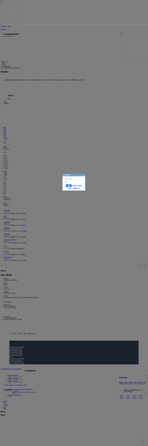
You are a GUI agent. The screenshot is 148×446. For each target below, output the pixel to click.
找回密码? (70, 188)
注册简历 (76, 188)
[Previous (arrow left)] (1, 35)
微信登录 (80, 185)
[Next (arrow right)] (2, 35)
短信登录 (74, 185)
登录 (69, 185)
